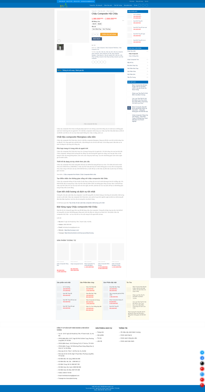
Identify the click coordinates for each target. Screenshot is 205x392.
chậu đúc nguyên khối (109, 55)
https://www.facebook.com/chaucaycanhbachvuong (79, 233)
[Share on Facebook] (93, 62)
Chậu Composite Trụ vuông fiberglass (89, 264)
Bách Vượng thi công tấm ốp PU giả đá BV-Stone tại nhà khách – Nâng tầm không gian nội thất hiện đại (140, 109)
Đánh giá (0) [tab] (80, 70)
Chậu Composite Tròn (133, 59)
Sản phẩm (100, 335)
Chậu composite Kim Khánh (72, 174)
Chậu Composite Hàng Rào (62, 264)
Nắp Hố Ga (130, 62)
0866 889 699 (62, 1)
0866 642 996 (77, 1)
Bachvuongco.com (109, 386)
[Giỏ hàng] (146, 5)
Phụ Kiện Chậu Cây (132, 65)
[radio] (94, 24)
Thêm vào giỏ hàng (109, 34)
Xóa (123, 20)
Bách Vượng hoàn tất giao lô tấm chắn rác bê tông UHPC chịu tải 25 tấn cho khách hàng (139, 87)
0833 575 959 (69, 1)
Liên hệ (146, 1)
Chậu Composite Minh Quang (103, 264)
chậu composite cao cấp (105, 53)
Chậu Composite (133, 53)
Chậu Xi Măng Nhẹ (133, 56)
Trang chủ (94, 11)
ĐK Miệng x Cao (96, 21)
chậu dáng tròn (100, 55)
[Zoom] (59, 40)
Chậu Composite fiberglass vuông (116, 264)
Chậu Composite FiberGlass (111, 47)
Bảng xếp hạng (139, 1)
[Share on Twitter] (96, 62)
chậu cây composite (118, 51)
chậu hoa (117, 55)
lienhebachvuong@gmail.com (87, 1)
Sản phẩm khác (128, 5)
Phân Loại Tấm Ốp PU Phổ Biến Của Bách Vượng (140, 94)
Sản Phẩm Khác (131, 71)
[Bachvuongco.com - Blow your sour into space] (65, 5)
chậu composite (95, 53)
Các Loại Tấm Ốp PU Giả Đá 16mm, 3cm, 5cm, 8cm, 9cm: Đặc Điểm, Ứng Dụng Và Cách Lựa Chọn (140, 101)
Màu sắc (94, 26)
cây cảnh (98, 51)
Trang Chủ (92, 5)
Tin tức (135, 5)
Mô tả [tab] (59, 70)
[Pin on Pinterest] (101, 62)
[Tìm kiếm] (139, 5)
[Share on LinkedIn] (104, 62)
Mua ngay (96, 39)
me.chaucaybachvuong (70, 378)
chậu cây (103, 51)
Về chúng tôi (99, 5)
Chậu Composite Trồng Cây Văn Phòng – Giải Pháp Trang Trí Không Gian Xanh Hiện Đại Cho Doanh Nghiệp (140, 118)
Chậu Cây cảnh (108, 5)
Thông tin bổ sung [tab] (68, 70)
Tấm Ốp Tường (118, 5)
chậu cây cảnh (109, 51)
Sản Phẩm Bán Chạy (132, 68)
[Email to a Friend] (99, 62)
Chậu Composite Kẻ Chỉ (77, 263)
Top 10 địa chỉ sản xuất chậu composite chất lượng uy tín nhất (87, 203)
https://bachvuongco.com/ (71, 230)
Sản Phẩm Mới (131, 74)
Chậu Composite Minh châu (88, 174)
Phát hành (131, 1)
